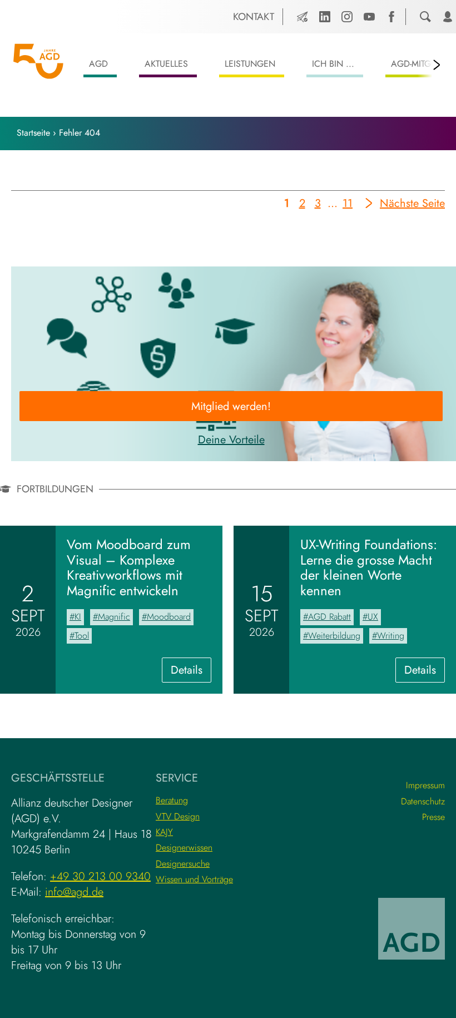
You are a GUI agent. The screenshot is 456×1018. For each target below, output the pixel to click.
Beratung (172, 800)
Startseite (33, 132)
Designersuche (183, 863)
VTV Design (178, 816)
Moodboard (169, 616)
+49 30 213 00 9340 (100, 876)
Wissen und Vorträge (194, 879)
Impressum (425, 785)
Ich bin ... (333, 63)
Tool (82, 635)
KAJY (164, 832)
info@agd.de (74, 892)
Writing (390, 635)
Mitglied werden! (231, 406)
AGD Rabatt (329, 616)
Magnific (114, 616)
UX (373, 616)
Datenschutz (423, 801)
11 (348, 205)
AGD (98, 63)
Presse (433, 817)
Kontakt (253, 16)
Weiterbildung (334, 635)
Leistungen (250, 63)
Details (191, 672)
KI (78, 616)
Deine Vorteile (231, 440)
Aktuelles (166, 63)
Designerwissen (184, 847)
